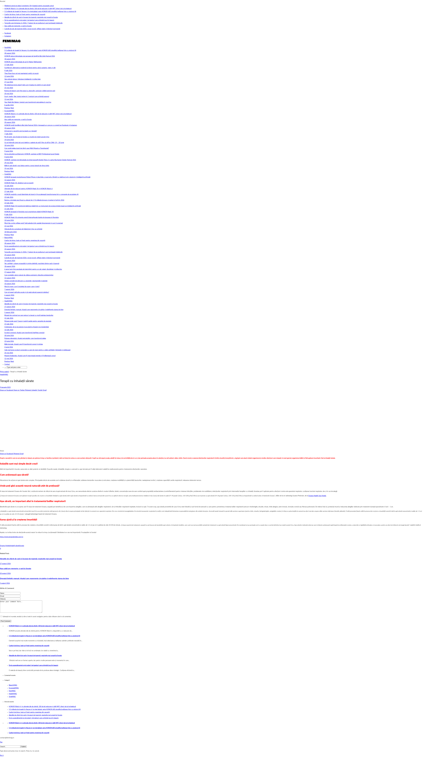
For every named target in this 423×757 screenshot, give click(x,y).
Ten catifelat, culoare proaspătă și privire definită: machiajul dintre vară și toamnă (31, 263)
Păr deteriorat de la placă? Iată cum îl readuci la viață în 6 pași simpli (27, 85)
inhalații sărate (14, 546)
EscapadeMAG (9, 111)
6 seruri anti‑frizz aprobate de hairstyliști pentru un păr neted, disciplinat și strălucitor (33, 269)
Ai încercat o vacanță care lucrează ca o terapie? (20, 131)
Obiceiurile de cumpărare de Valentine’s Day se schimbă (23, 229)
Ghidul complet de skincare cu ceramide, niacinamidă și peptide (25, 281)
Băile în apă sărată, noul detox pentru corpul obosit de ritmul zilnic (26, 165)
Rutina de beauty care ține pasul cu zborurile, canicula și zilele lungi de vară (29, 91)
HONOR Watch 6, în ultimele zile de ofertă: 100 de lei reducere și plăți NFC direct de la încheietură (37, 8)
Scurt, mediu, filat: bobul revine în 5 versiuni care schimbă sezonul (26, 96)
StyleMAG (7, 174)
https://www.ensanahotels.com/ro (11, 537)
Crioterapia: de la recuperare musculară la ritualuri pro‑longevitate (26, 327)
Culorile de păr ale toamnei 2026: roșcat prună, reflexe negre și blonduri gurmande (32, 29)
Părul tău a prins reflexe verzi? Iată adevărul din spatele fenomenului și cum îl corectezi (33, 223)
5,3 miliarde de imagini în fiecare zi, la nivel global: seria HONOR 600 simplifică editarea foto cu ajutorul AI (40, 11)
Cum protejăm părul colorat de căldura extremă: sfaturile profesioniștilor (28, 275)
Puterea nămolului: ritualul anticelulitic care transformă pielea (25, 338)
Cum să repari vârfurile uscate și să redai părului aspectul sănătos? (26, 292)
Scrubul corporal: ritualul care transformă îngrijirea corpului (24, 333)
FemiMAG (7, 47)
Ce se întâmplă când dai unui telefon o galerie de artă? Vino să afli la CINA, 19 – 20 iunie (34, 142)
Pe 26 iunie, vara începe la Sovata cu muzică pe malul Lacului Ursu (26, 137)
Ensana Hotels (5, 546)
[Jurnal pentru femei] (11, 43)
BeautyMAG (8, 237)
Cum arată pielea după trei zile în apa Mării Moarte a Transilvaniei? (26, 148)
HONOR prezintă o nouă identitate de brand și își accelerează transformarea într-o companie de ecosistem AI (41, 194)
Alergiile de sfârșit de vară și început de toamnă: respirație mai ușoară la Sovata (31, 17)
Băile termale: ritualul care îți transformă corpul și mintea (23, 344)
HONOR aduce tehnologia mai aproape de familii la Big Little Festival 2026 (29, 56)
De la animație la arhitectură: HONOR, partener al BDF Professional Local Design (31, 154)
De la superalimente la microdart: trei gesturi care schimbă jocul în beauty (29, 20)
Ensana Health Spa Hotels (317, 496)
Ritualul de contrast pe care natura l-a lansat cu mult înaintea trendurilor (28, 315)
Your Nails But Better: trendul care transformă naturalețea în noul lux (27, 102)
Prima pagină (4, 372)
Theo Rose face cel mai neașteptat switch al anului (21, 73)
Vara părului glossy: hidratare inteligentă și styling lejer (22, 79)
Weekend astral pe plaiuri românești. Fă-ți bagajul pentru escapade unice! (29, 6)
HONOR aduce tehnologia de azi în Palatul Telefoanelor (23, 62)
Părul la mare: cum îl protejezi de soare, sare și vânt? (22, 286)
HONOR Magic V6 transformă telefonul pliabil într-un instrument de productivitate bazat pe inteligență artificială (42, 206)
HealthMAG (8, 301)
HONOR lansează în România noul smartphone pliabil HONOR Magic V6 (29, 212)
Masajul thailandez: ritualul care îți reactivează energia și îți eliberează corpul (30, 356)
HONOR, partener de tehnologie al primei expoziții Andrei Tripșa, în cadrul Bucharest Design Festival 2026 (40, 160)
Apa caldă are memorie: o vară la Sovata (18, 26)
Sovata (21, 546)
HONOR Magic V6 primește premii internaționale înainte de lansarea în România (31, 217)
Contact (7, 364)
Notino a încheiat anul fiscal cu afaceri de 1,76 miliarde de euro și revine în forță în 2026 (34, 200)
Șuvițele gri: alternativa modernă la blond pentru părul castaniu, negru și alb (30, 68)
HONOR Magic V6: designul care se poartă (18, 183)
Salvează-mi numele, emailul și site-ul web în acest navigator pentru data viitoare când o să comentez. (37, 616)
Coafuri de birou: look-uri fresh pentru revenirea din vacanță (24, 14)
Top (1, 742)
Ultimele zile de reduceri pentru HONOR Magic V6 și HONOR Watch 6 (28, 189)
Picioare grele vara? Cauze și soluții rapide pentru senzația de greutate (27, 321)
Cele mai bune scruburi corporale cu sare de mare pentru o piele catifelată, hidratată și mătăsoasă (37, 350)
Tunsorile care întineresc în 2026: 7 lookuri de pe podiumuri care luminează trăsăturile (33, 23)
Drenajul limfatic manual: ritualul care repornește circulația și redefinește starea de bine (33, 309)
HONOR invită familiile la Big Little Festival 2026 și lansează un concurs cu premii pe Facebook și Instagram (40, 125)
